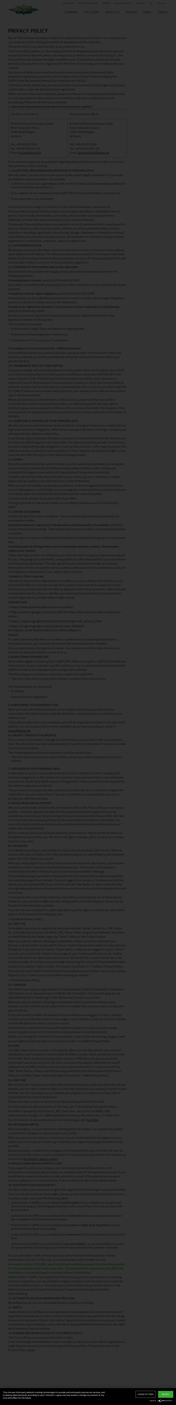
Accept (165, 1394)
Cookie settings (145, 1394)
